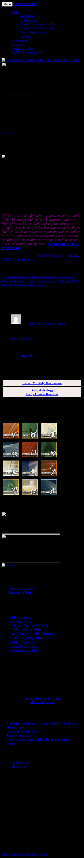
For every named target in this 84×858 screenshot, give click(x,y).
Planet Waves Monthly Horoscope (33, 634)
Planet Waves (23, 259)
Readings (26, 16)
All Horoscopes (20, 617)
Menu (7, 4)
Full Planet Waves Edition (27, 630)
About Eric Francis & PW (38, 24)
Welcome (55, 255)
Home (15, 12)
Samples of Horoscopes (36, 28)
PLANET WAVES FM (27, 52)
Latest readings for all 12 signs (42, 698)
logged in (27, 356)
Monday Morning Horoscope (29, 638)
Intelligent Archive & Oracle (29, 626)
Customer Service (21, 642)
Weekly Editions (22, 48)
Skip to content (24, 4)
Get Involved (29, 20)
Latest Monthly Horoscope (42, 383)
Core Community (22, 588)
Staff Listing (17, 766)
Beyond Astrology (20, 735)
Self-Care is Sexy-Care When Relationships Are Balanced (40, 283)
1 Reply (7, 133)
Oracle (42, 255)
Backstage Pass (20, 592)
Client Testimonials (33, 32)
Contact (25, 36)
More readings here (42, 702)
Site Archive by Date (23, 646)
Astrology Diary (20, 621)
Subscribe (18, 44)
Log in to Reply (22, 338)
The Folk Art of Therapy (24, 731)
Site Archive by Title (23, 650)
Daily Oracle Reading (42, 394)
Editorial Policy (19, 762)
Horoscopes (19, 40)
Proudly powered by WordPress (24, 854)
